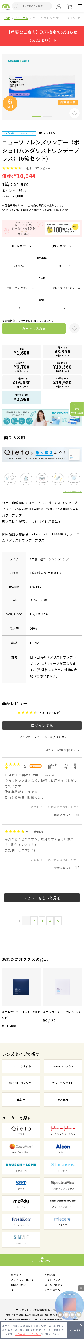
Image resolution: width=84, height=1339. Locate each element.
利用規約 (50, 1274)
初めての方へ (52, 1290)
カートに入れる (34, 328)
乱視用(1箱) (22, 397)
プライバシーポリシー (24, 1280)
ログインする (42, 725)
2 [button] (47, 117)
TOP (7, 18)
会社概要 (16, 1274)
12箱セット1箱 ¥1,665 (62, 382)
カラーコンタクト (62, 1083)
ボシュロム (21, 18)
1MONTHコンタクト (21, 1083)
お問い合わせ (18, 1285)
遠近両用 (63, 1099)
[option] (21, 998)
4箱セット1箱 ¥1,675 (22, 366)
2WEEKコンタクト (63, 1066)
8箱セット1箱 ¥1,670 (62, 366)
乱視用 (21, 1099)
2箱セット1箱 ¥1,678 (62, 351)
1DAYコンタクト (21, 1066)
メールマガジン (54, 1285)
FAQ (13, 1290)
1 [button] (36, 117)
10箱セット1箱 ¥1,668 (21, 382)
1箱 (22, 351)
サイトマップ (52, 1280)
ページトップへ (42, 1261)
